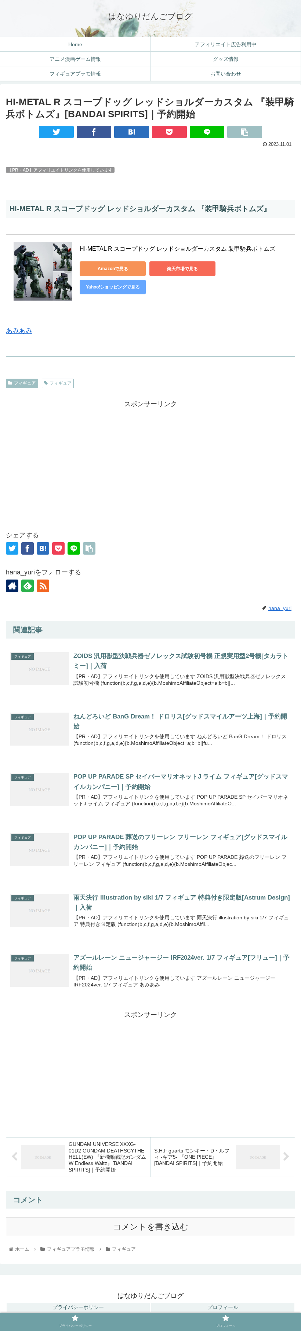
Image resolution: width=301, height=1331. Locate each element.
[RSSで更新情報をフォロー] (43, 586)
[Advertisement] (150, 461)
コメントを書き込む (150, 1226)
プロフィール (222, 1307)
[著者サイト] (12, 586)
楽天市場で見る (182, 268)
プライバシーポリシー (78, 1307)
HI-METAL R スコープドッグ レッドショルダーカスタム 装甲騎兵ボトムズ (177, 249)
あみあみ (19, 330)
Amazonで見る (113, 268)
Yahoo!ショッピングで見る (113, 287)
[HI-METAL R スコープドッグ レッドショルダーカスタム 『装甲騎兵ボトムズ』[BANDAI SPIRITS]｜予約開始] (131, 132)
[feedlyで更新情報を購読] (27, 586)
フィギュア (25, 383)
